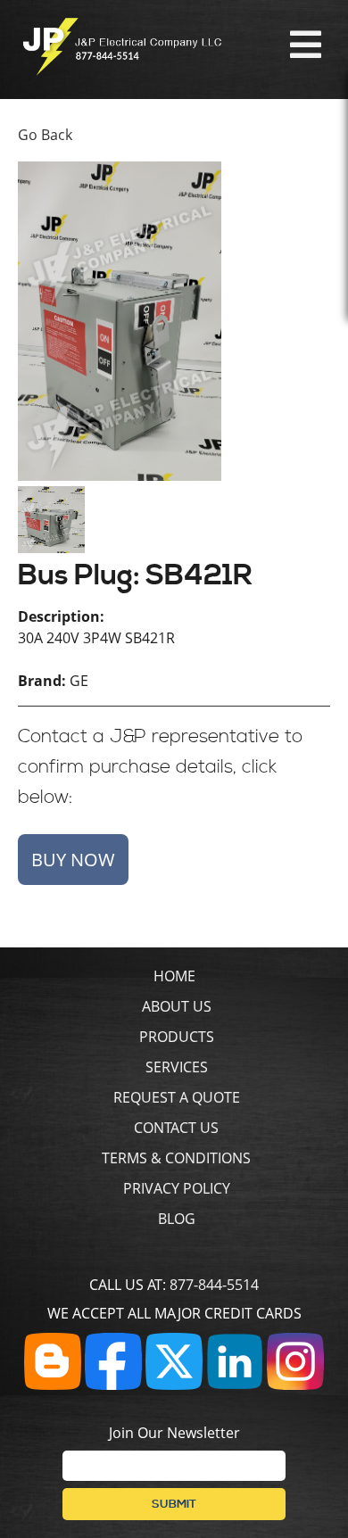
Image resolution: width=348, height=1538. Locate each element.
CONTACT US (176, 1127)
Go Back (45, 135)
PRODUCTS (176, 1036)
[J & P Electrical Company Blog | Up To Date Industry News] (52, 1384)
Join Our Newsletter (174, 1433)
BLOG (176, 1218)
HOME (174, 976)
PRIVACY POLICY (176, 1188)
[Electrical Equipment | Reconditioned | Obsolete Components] (121, 70)
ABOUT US (176, 1006)
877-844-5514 (214, 1284)
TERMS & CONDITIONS (176, 1158)
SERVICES (176, 1067)
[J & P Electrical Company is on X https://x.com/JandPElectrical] (174, 1384)
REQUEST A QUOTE (176, 1097)
